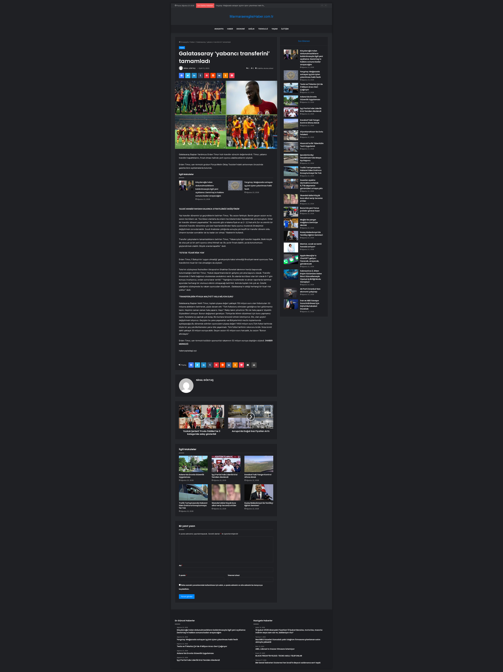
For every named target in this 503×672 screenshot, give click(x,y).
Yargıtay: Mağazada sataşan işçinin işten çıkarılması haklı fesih (258, 185)
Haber (230, 29)
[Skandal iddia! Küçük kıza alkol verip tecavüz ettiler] (226, 492)
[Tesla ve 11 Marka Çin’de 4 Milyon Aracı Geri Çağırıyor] (291, 88)
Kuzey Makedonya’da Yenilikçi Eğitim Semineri (258, 504)
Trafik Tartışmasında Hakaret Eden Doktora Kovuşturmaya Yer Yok (193, 505)
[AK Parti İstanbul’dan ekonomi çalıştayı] (291, 292)
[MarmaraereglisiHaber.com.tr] (251, 16)
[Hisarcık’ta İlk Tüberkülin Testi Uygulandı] (291, 147)
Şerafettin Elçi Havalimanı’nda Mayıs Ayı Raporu (310, 158)
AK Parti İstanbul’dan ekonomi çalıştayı (310, 290)
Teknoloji (263, 29)
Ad (181, 565)
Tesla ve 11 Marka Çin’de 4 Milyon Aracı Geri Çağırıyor (311, 87)
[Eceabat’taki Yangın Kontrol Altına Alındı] (258, 464)
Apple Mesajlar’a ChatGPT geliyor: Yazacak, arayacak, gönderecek (309, 259)
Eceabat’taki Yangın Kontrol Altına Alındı (257, 475)
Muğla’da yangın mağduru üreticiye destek (309, 222)
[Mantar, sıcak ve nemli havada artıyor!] (291, 247)
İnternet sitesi (234, 575)
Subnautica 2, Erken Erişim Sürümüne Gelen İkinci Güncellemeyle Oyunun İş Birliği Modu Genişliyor (311, 276)
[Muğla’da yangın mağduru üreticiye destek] (291, 223)
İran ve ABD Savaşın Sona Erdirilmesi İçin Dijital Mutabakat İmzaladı (309, 304)
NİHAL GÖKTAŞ (189, 68)
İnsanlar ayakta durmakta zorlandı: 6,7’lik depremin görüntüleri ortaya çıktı (311, 184)
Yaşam (275, 29)
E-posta (183, 575)
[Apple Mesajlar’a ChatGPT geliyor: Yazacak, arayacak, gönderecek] (291, 259)
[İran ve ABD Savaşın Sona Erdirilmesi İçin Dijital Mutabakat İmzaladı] (291, 304)
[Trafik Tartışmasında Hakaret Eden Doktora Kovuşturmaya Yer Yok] (193, 492)
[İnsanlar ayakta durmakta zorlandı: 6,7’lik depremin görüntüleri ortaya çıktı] (291, 184)
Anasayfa (218, 29)
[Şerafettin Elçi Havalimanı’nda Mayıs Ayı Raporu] (291, 159)
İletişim (285, 29)
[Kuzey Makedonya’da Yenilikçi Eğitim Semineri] (258, 492)
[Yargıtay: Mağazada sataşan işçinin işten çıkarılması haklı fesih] (235, 185)
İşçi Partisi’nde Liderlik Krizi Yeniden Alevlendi (224, 475)
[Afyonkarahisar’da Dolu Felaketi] (291, 135)
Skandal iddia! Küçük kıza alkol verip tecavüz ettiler (224, 504)
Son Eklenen (304, 41)
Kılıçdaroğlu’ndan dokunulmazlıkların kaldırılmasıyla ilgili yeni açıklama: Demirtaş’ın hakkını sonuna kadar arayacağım (209, 189)
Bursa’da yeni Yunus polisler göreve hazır (310, 209)
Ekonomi (241, 29)
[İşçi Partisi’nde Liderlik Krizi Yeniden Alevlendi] (226, 464)
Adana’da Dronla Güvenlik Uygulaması (191, 475)
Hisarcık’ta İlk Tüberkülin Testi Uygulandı (312, 144)
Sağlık (251, 29)
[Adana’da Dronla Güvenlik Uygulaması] (193, 464)
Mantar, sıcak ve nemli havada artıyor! (311, 245)
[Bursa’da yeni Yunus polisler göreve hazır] (291, 212)
